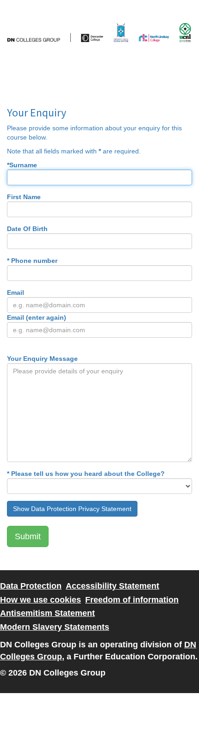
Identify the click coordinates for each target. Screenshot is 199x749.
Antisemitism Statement (47, 613)
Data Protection (31, 586)
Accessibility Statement (112, 586)
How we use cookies (40, 599)
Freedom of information (132, 599)
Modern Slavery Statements (54, 627)
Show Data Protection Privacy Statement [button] (72, 508)
